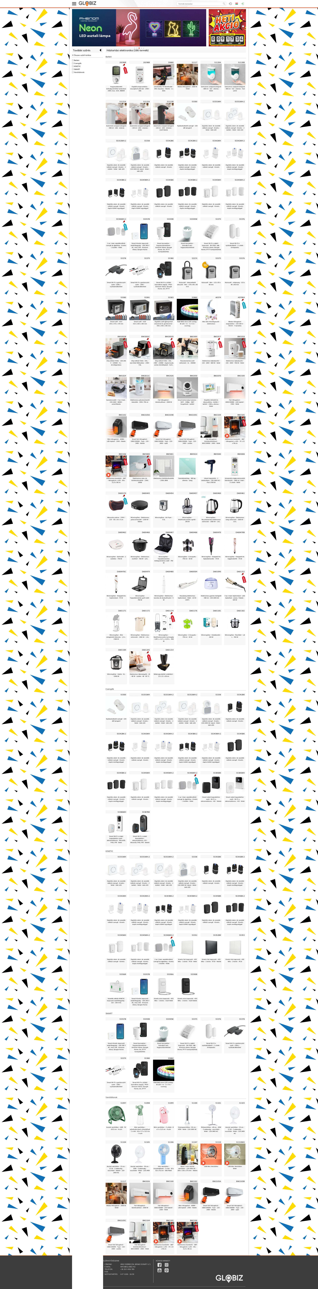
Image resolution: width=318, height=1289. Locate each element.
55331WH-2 (240, 101)
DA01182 (241, 610)
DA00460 (217, 493)
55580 (123, 297)
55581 (147, 297)
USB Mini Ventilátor (211, 1166)
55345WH (217, 179)
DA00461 (241, 493)
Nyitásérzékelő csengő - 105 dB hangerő (187, 127)
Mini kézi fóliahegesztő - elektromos (211, 323)
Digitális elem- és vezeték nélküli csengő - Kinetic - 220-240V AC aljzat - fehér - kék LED (140, 168)
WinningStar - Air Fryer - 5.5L (163, 518)
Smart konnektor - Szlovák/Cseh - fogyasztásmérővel (187, 245)
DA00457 (193, 493)
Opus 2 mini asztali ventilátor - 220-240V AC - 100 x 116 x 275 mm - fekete (187, 1168)
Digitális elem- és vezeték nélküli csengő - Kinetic (164, 166)
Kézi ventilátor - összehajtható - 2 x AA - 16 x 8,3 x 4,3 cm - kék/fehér (164, 1168)
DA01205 (146, 649)
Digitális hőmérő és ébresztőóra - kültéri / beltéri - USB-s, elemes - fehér (211, 403)
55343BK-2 (121, 179)
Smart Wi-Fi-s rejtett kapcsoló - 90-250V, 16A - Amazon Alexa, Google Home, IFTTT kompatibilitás (211, 246)
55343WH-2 (145, 179)
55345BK (169, 179)
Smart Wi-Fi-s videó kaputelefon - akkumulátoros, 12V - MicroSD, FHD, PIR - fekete (139, 839)
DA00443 (146, 493)
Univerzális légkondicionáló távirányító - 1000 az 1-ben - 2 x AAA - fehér (235, 480)
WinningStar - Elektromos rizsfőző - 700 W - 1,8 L (140, 558)
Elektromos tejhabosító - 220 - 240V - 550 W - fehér (235, 362)
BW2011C (145, 375)
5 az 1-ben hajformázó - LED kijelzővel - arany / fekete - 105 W (235, 598)
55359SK (193, 219)
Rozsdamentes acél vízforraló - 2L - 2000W (187, 362)
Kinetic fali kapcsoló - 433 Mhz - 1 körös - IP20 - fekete (211, 960)
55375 (218, 219)
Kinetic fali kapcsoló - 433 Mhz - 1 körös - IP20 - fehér (187, 960)
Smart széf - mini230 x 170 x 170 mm (116, 323)
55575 (218, 258)
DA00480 (169, 571)
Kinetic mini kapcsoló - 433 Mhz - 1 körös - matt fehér (163, 999)
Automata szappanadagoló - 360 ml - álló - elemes (116, 127)
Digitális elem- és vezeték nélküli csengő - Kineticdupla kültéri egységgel (116, 206)
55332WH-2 (121, 140)
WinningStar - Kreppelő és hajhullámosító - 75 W (211, 558)
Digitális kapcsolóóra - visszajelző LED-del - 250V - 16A (140, 89)
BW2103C (193, 414)
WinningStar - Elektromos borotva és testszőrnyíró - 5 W (163, 598)
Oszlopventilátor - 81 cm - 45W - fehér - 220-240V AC (187, 1128)
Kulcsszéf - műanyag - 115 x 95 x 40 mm (235, 283)
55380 (170, 258)
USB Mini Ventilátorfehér (235, 1167)
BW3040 (217, 454)
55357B (146, 219)
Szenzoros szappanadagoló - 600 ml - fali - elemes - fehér (211, 89)
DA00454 (169, 493)
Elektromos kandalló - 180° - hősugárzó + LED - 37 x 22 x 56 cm (235, 441)
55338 (147, 140)
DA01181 (217, 610)
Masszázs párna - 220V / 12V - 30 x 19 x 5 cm (116, 518)
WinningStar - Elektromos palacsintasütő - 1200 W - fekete (140, 519)
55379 (147, 258)
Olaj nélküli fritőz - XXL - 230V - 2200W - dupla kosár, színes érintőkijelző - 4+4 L (164, 363)
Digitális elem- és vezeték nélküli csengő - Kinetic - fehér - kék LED (211, 128)
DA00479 (146, 571)
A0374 (218, 297)
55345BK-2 (192, 179)
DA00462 (122, 532)
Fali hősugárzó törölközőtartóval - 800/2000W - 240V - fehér (211, 441)
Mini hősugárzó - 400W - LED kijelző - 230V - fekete (116, 440)
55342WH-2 (240, 140)
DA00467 (169, 532)
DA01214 (169, 649)
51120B (241, 62)
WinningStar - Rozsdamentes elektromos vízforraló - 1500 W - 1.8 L (211, 519)
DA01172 (146, 610)
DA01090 (217, 571)
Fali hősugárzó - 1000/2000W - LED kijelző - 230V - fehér (234, 402)
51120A (217, 62)
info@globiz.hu (127, 1266)
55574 (194, 258)
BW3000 (146, 454)
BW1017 (217, 336)
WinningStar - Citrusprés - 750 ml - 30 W (187, 558)
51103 (242, 1103)
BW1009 (193, 336)
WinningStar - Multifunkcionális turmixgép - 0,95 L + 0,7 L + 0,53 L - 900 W (164, 638)
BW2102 (122, 414)
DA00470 (217, 532)
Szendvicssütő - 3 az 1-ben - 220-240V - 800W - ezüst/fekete (116, 402)
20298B (146, 62)
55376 (242, 219)
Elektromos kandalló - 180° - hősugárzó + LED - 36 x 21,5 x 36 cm (116, 480)
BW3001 (169, 454)
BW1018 (241, 336)
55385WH (240, 773)
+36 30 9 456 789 (127, 1269)
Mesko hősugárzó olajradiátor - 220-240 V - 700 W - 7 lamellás (235, 324)
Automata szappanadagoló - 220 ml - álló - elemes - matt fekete (164, 128)
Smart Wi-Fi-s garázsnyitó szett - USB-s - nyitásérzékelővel (116, 284)
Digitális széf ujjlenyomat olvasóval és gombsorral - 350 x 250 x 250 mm (163, 324)
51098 (147, 1103)
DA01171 (122, 610)
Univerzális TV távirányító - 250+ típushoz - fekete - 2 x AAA (163, 89)
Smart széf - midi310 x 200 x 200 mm (140, 323)
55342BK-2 (192, 140)
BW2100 (241, 375)
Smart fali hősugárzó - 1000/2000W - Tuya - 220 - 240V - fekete (140, 441)
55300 (194, 101)
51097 (123, 1103)
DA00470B (240, 532)
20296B (122, 62)
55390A (170, 974)
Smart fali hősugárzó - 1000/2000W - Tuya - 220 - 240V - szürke (187, 441)
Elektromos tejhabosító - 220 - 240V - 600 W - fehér (211, 362)
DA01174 (169, 610)
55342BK (169, 140)
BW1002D (169, 336)
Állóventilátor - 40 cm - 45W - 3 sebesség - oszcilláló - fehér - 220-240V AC (211, 1129)
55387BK (146, 812)
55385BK (217, 773)
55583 (170, 297)
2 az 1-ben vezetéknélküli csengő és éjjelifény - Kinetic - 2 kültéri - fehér (116, 245)
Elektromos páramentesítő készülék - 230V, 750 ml (140, 401)
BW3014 (193, 454)
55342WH (217, 140)
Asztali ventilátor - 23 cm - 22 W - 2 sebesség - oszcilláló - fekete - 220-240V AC (116, 1169)
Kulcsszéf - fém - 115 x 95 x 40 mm (211, 283)
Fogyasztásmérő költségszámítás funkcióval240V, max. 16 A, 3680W (116, 89)
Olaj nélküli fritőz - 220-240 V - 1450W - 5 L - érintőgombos (116, 363)
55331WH (217, 101)
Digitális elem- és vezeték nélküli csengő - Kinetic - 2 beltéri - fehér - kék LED (234, 128)
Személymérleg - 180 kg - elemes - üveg (187, 479)
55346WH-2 (121, 219)
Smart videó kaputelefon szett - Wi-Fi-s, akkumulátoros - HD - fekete (211, 799)
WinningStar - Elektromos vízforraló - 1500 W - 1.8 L (140, 636)
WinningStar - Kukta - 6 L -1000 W (116, 675)
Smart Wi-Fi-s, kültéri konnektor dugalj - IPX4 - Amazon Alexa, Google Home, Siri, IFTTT (164, 285)
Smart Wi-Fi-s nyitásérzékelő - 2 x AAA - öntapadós (235, 245)
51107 (194, 1142)
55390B (194, 974)
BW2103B (169, 414)
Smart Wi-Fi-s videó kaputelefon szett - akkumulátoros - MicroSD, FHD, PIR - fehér (116, 839)
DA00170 (122, 493)
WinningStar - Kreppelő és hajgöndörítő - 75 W (234, 558)
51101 (218, 1103)
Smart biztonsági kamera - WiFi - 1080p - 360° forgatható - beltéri (187, 402)
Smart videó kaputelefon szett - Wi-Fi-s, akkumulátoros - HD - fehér (235, 799)
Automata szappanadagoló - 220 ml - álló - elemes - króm (140, 128)
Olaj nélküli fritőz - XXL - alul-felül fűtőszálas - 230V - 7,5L (140, 363)
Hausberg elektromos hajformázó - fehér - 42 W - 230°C (187, 598)
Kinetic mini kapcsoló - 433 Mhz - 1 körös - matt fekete (187, 999)
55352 (194, 935)
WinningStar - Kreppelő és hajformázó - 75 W (116, 597)
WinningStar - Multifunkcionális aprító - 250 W (187, 519)
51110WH (240, 1142)
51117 (194, 62)
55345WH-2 (240, 179)
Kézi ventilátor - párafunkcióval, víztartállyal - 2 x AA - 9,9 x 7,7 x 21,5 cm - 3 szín (140, 1130)
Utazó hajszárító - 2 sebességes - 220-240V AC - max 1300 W (211, 480)
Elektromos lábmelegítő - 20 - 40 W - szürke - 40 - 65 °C (140, 675)
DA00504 (193, 571)
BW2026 (169, 375)
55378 (123, 258)
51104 (123, 1142)
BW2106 (122, 454)
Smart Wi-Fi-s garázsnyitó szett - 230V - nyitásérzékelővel (140, 284)
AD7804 (241, 297)
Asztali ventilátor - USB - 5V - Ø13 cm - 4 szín (116, 1128)
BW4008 (241, 454)
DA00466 (146, 532)
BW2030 (193, 375)
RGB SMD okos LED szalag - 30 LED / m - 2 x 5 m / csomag (187, 324)
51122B (170, 101)
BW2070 (217, 375)
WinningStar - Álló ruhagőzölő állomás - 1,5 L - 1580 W (116, 637)
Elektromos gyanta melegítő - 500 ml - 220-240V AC (211, 597)
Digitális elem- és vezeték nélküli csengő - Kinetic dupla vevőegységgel (235, 206)
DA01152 (241, 571)
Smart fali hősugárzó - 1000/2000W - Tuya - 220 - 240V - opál (163, 441)
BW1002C (145, 336)
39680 (170, 62)
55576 (242, 258)
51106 (170, 1142)
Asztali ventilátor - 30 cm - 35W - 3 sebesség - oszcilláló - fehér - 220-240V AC (140, 1169)
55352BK (217, 935)
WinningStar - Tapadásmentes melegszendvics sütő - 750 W (163, 560)
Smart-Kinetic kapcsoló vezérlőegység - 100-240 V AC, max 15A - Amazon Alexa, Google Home (140, 246)
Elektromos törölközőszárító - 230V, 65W (164, 479)
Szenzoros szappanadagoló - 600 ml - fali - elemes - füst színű (235, 89)
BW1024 (122, 375)
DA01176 (193, 610)
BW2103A (145, 414)
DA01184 (122, 649)
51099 (170, 1103)
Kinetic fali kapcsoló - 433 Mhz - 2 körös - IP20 (235, 960)
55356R (122, 974)
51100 (194, 1103)
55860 (194, 297)
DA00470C (121, 571)
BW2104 (217, 414)
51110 (218, 1142)
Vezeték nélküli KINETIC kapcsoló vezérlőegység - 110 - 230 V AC (116, 1000)
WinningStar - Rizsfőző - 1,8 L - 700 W (235, 636)
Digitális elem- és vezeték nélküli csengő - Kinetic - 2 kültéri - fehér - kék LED (116, 167)
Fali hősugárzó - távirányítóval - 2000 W (163, 401)
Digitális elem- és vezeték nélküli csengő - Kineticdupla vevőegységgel (187, 167)
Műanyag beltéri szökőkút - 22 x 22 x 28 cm (163, 675)
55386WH (122, 812)
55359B (170, 219)
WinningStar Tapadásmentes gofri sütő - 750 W (140, 598)
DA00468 (193, 532)
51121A (122, 101)
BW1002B (122, 336)
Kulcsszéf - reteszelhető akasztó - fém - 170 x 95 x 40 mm (187, 284)
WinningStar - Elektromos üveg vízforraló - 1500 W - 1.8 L (235, 519)
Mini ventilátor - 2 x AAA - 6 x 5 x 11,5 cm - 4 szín (164, 1128)
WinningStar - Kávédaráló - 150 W (211, 636)
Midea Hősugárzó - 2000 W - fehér (187, 88)
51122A (146, 101)
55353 (242, 935)
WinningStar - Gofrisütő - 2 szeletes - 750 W (116, 558)
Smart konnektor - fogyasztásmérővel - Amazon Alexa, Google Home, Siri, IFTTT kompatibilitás (163, 247)
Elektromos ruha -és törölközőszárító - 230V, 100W (139, 480)
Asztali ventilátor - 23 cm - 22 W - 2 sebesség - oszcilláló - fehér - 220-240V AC (235, 1130)
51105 (147, 1142)
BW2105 (241, 414)
